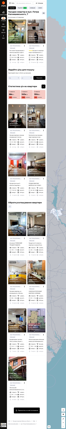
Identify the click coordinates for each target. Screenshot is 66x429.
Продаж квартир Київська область (22, 421)
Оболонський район (13, 424)
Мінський (12, 48)
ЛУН (9, 421)
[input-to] (27, 78)
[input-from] (14, 78)
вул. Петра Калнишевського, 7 (16, 45)
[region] (56, 214)
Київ (34, 421)
